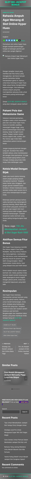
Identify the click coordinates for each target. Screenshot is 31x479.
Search (4, 409)
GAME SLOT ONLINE (8, 12)
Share (23, 40)
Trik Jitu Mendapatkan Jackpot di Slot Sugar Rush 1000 (16, 229)
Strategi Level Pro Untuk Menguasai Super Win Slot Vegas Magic (15, 432)
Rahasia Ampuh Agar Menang (12, 328)
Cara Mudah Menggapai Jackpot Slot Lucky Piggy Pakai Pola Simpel (14, 374)
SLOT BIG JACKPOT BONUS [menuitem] (17, 101)
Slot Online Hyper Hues (10, 335)
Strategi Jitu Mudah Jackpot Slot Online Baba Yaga (8, 348)
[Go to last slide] (5, 378)
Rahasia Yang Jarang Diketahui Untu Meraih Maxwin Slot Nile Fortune (15, 449)
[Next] (25, 378)
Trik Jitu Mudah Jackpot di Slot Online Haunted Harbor (23, 348)
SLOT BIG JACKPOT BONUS (12, 332)
